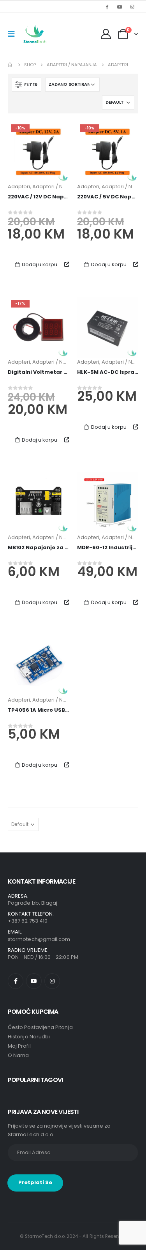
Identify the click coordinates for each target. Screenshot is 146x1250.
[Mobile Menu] (14, 34)
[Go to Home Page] (10, 64)
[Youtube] (119, 6)
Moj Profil (19, 1046)
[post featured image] (38, 152)
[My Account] (106, 34)
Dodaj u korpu (39, 264)
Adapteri (19, 186)
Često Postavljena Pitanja (40, 1027)
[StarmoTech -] (35, 34)
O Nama (18, 1055)
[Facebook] (106, 6)
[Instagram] (132, 6)
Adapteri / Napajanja (59, 186)
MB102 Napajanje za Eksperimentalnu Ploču (68, 547)
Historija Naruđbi (29, 1036)
